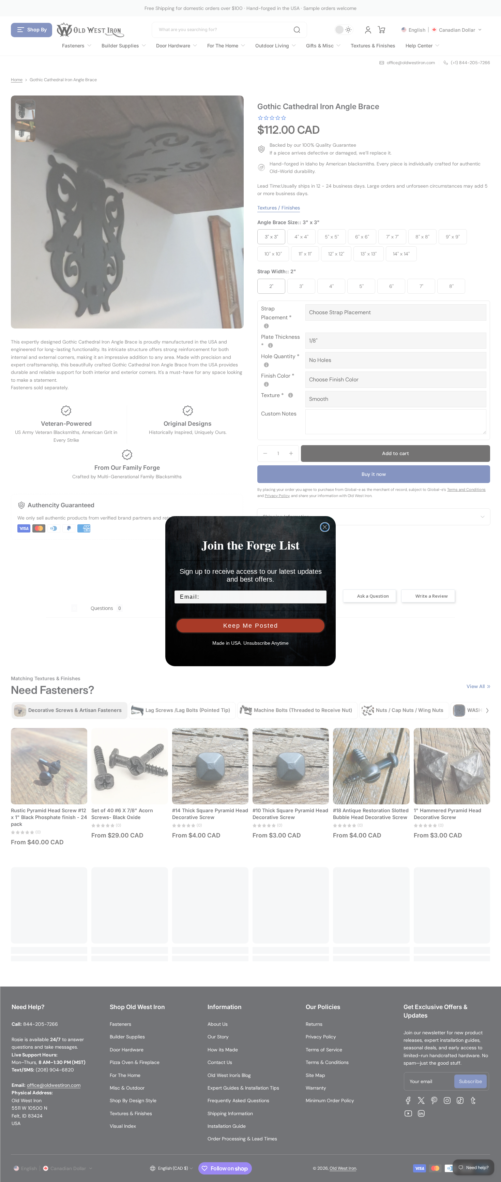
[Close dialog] (325, 527)
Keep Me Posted (250, 625)
